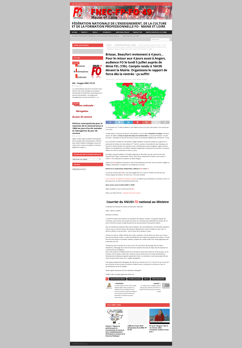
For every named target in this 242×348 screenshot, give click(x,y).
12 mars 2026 (77, 86)
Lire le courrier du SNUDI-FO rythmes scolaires (121, 179)
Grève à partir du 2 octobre (156, 32)
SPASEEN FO (107, 32)
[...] (98, 97)
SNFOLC (95, 32)
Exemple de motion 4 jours (131, 193)
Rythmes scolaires (142, 79)
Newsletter (137, 32)
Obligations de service (117, 279)
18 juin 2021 (111, 79)
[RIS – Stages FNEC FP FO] (87, 71)
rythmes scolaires (135, 279)
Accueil (74, 32)
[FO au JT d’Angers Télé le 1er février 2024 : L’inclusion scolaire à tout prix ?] (159, 316)
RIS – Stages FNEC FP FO (83, 83)
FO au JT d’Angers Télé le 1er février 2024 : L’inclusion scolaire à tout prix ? (159, 329)
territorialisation (158, 279)
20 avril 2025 (77, 136)
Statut (146, 279)
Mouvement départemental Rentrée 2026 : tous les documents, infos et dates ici (95, 36)
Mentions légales (122, 32)
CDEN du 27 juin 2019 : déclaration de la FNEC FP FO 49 (137, 328)
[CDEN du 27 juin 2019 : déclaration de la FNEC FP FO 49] (138, 316)
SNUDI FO (84, 32)
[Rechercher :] (160, 39)
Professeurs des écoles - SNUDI (127, 79)
